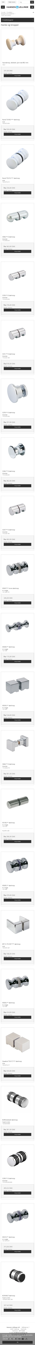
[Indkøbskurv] (32, 7)
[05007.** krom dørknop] (17, 571)
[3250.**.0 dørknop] (17, 278)
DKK (3, 2)
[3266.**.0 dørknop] (17, 453)
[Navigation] (3, 7)
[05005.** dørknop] (17, 868)
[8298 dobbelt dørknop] (17, 1102)
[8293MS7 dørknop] (17, 1278)
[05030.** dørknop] (17, 688)
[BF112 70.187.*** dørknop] (17, 926)
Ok (17, 1342)
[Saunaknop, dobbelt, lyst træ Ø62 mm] (17, 45)
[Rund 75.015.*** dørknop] (17, 160)
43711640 (22, 1331)
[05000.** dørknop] (17, 629)
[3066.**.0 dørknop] (17, 219)
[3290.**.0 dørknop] (17, 1161)
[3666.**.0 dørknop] (17, 746)
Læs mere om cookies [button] (9, 1338)
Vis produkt (17, 75)
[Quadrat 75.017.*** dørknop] (17, 1044)
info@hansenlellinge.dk (20, 1332)
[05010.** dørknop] (17, 1219)
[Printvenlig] (33, 12)
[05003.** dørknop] (17, 985)
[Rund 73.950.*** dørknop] (17, 102)
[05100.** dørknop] (17, 805)
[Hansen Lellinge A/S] (17, 7)
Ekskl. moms (12, 2)
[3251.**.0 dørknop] (17, 336)
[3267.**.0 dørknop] (17, 512)
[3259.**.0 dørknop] (17, 395)
